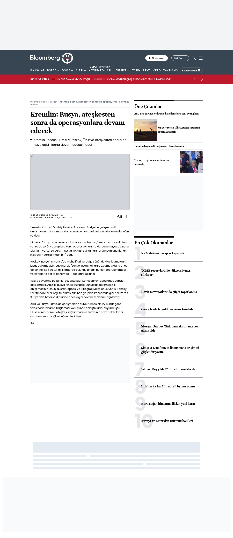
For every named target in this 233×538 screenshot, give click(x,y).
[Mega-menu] (201, 58)
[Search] (194, 58)
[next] (202, 79)
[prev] (194, 79)
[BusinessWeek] (191, 70)
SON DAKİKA (39, 79)
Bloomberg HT (37, 101)
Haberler (52, 101)
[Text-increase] (119, 216)
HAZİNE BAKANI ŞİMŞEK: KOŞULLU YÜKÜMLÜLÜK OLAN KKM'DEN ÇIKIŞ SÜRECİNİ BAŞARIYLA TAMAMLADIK (114, 79)
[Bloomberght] (51, 58)
